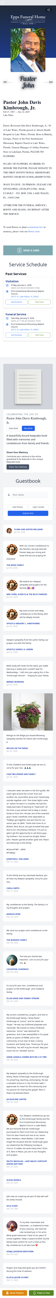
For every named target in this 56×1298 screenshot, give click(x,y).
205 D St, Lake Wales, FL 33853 (25, 296)
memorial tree (36, 227)
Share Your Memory (18, 467)
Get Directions (16, 302)
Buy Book (28, 428)
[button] (28, 712)
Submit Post (28, 513)
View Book (13, 428)
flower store (34, 231)
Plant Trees (39, 302)
